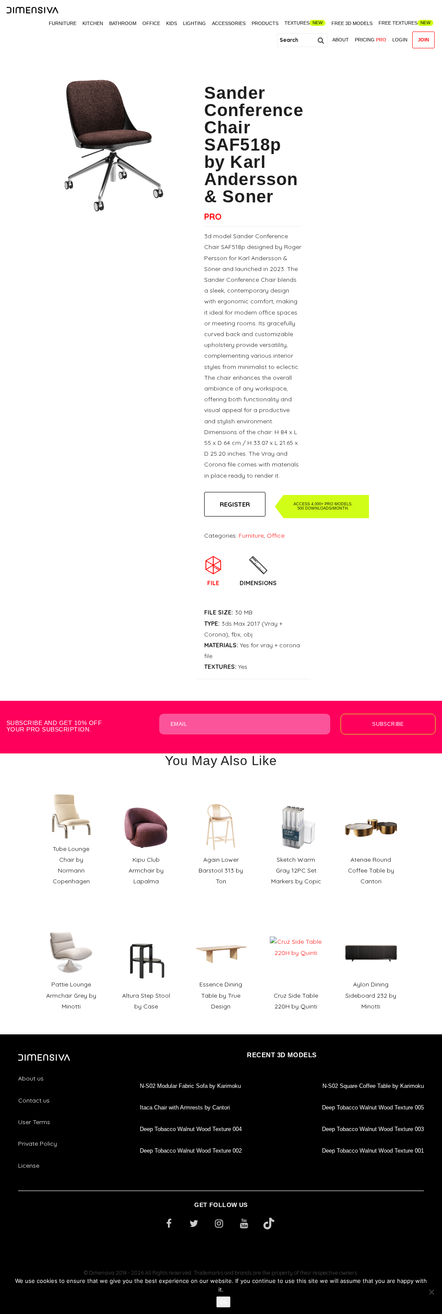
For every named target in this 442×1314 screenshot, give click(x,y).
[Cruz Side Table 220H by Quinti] (296, 933)
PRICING (370, 39)
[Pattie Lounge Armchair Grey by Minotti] (71, 923)
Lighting (194, 23)
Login (399, 39)
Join (423, 39)
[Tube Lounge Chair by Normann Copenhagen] (71, 787)
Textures (296, 22)
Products (265, 23)
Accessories (229, 23)
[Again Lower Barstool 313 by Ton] (221, 798)
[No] (431, 1292)
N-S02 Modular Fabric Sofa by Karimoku (190, 1086)
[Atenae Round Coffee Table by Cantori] (371, 798)
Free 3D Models (352, 23)
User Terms (34, 1122)
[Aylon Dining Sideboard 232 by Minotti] (371, 923)
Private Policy (37, 1143)
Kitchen (92, 23)
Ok (223, 1301)
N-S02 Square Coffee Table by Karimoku (373, 1086)
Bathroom (122, 23)
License (28, 1165)
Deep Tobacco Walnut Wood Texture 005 (373, 1107)
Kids (171, 23)
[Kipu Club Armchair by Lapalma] (146, 798)
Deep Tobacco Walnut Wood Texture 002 (191, 1150)
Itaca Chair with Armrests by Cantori (185, 1107)
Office (151, 23)
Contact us (34, 1100)
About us (31, 1078)
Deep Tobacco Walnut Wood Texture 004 (191, 1129)
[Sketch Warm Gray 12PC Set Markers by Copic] (296, 798)
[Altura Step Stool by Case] (146, 933)
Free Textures (398, 22)
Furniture (62, 23)
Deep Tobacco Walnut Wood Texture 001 (373, 1150)
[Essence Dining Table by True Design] (221, 923)
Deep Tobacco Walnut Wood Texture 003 (373, 1129)
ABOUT (340, 39)
